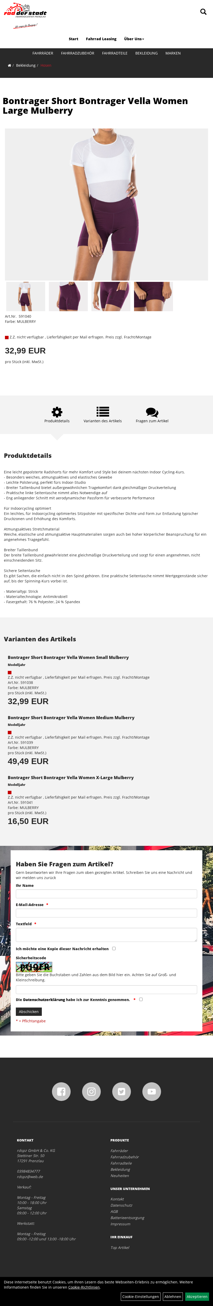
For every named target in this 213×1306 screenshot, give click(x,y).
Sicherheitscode (31, 957)
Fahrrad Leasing (101, 38)
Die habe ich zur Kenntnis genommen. (73, 999)
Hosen (46, 65)
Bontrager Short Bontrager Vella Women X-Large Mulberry (71, 777)
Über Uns (133, 38)
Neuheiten (119, 1175)
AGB (114, 1211)
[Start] (9, 65)
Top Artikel (119, 1247)
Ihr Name (25, 885)
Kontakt (117, 1198)
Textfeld (24, 923)
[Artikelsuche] (203, 12)
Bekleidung (146, 53)
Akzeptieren (197, 1296)
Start (73, 38)
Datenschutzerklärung (44, 999)
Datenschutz (121, 1205)
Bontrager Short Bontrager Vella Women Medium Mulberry (71, 717)
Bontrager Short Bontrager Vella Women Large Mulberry (95, 105)
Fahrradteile (115, 53)
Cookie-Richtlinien (84, 1287)
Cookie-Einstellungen (140, 1296)
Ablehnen (172, 1296)
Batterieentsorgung (127, 1217)
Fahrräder (42, 53)
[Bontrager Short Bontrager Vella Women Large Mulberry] (106, 204)
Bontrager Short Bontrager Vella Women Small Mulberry (68, 657)
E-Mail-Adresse (30, 904)
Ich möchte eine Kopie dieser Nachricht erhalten (62, 948)
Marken (173, 53)
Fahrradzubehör (77, 53)
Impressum (120, 1223)
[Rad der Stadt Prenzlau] (25, 16)
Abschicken (29, 1011)
